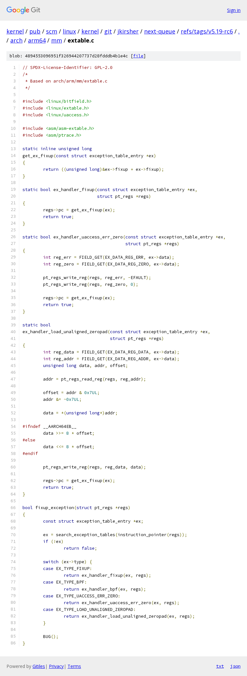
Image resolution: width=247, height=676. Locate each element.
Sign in (234, 10)
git (108, 31)
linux (69, 31)
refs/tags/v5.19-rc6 (207, 31)
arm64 (37, 40)
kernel (15, 31)
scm (51, 31)
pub (35, 31)
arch (16, 40)
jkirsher (128, 31)
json (235, 666)
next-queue (159, 31)
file (138, 56)
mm (56, 40)
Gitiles (38, 666)
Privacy (56, 666)
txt (220, 666)
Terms (74, 666)
